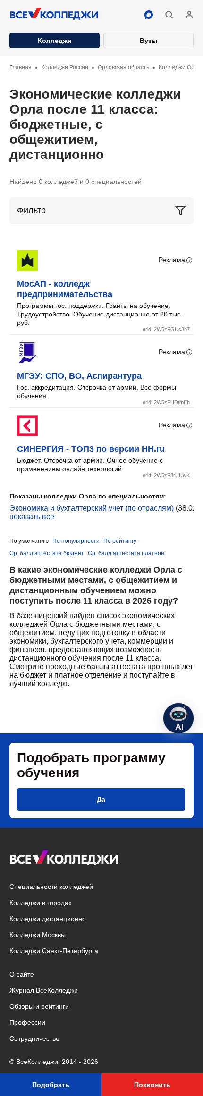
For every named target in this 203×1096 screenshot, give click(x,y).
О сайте (21, 974)
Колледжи (55, 40)
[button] (169, 14)
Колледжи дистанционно (47, 918)
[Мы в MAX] (148, 14)
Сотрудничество (34, 1038)
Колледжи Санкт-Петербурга (53, 951)
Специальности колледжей (51, 886)
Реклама (172, 260)
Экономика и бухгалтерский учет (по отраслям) (91, 508)
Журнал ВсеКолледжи (43, 990)
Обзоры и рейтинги (39, 1006)
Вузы (148, 40)
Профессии (27, 1022)
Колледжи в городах (40, 902)
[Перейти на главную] (54, 15)
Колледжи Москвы (37, 934)
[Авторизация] (189, 14)
